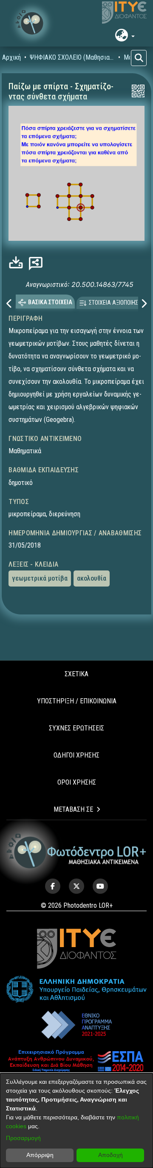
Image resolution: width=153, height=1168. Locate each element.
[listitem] (52, 886)
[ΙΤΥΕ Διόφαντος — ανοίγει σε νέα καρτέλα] (124, 12)
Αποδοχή (110, 1154)
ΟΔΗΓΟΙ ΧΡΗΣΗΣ (76, 755)
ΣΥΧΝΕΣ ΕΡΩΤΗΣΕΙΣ (76, 728)
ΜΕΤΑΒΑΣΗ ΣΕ (73, 809)
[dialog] (76, 1120)
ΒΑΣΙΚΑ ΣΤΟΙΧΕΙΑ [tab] (50, 302)
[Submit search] (139, 58)
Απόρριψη (40, 1154)
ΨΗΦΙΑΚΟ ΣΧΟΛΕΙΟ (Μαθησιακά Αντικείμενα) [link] (72, 57)
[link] (18, 263)
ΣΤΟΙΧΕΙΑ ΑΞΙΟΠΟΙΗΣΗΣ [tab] (116, 302)
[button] (31, 23)
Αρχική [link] (11, 57)
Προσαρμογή (23, 1138)
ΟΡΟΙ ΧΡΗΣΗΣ (76, 782)
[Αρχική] (76, 851)
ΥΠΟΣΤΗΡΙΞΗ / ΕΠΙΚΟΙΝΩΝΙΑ (76, 701)
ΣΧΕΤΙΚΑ (76, 674)
